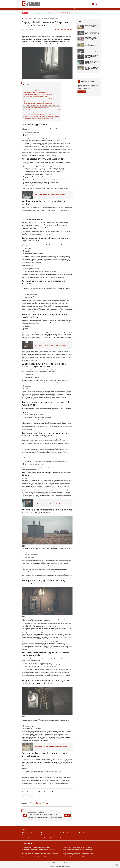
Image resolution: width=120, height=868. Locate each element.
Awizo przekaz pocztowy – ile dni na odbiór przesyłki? (91, 45)
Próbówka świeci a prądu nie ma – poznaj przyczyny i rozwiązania (50, 345)
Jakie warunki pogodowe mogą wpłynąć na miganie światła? (36, 107)
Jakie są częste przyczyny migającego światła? (33, 90)
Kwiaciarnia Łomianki (85, 832)
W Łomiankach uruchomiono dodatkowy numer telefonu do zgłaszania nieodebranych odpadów (78, 854)
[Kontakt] (93, 4)
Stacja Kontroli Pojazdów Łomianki (50, 837)
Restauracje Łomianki (66, 837)
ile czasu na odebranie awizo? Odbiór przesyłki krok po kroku (92, 33)
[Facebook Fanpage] (89, 4)
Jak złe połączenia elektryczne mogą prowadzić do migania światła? (38, 103)
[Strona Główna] (23, 9)
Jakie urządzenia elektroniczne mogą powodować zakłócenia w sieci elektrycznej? (41, 105)
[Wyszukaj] (96, 3)
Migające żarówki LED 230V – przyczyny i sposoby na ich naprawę (50, 746)
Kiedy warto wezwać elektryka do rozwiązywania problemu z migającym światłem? (41, 116)
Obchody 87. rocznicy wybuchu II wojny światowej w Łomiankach (77, 847)
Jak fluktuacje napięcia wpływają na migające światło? (35, 92)
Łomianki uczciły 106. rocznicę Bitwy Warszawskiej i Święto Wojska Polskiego (41, 853)
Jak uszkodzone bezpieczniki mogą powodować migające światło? (37, 98)
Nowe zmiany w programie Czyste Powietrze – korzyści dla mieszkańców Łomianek (39, 850)
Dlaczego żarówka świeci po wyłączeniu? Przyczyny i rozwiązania (50, 503)
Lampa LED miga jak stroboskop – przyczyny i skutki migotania (49, 194)
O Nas (54, 862)
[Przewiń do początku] (117, 865)
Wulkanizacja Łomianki (28, 837)
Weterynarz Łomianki (28, 834)
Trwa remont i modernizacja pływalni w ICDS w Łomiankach (37, 847)
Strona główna (25, 18)
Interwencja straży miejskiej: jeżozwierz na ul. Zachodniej (75, 856)
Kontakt (50, 862)
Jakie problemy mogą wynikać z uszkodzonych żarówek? (35, 96)
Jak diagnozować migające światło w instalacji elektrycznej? (36, 111)
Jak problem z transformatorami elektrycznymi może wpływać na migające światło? (41, 109)
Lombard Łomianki (66, 832)
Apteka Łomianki (46, 832)
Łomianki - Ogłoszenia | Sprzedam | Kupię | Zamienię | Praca (59, 13)
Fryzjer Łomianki (65, 834)
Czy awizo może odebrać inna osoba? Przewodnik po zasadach (91, 26)
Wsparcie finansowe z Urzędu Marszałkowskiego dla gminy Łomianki (78, 849)
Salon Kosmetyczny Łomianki (87, 834)
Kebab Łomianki (84, 837)
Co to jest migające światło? (29, 87)
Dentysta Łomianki (27, 832)
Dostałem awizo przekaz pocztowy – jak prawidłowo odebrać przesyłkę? (91, 38)
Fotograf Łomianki (46, 834)
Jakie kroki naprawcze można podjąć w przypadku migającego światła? (38, 114)
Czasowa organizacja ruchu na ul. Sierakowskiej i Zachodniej (37, 856)
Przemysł (30, 18)
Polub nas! (67, 815)
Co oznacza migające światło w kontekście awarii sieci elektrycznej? (38, 118)
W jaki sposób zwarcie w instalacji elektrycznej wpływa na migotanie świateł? (40, 101)
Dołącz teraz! (82, 91)
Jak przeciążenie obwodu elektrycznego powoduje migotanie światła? (38, 94)
